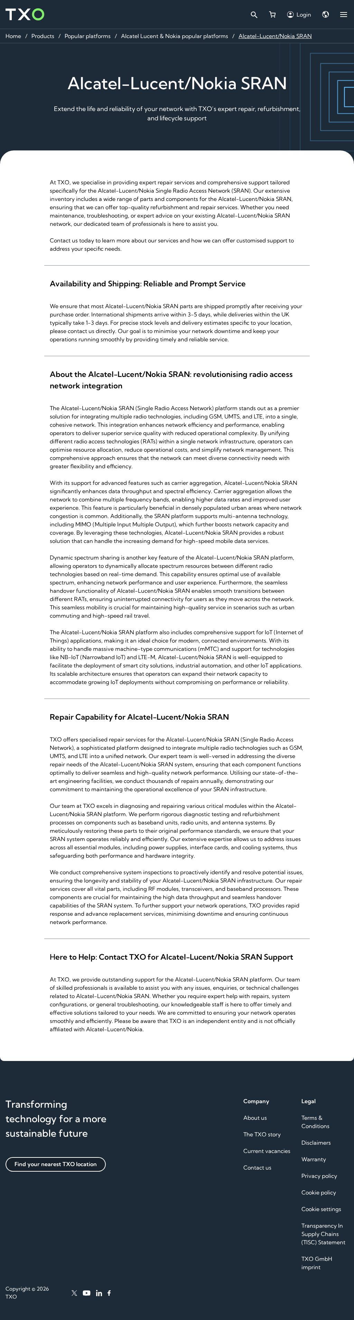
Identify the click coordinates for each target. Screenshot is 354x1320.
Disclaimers (316, 1142)
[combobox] (253, 14)
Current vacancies (266, 1150)
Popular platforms (88, 36)
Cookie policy (318, 1192)
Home (13, 36)
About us (255, 1117)
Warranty (313, 1159)
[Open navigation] (343, 14)
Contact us (257, 1167)
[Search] (253, 14)
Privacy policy (319, 1175)
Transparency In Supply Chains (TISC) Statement (323, 1234)
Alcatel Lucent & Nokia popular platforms (174, 36)
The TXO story (262, 1134)
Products (42, 36)
